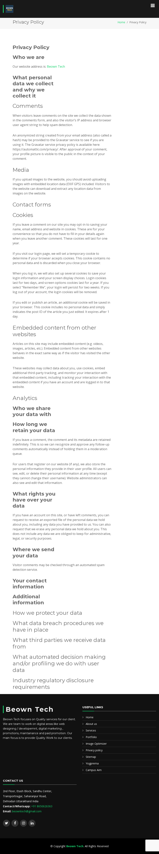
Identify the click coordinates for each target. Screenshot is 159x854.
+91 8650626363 (41, 806)
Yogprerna (92, 763)
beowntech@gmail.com (26, 811)
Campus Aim (94, 770)
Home (121, 22)
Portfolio (91, 737)
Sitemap (91, 757)
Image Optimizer (96, 743)
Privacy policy (94, 750)
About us (91, 724)
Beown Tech (56, 66)
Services (91, 730)
